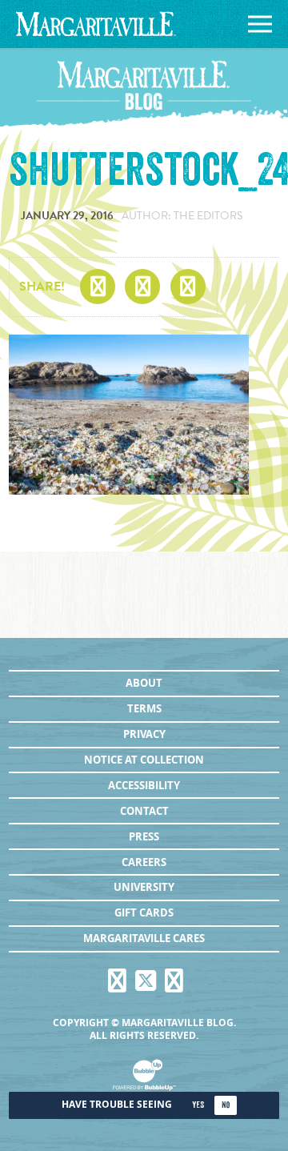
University (144, 887)
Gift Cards (144, 912)
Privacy (144, 734)
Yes (198, 1105)
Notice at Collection (144, 759)
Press (144, 836)
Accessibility (144, 785)
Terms (144, 708)
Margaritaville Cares (144, 938)
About (144, 683)
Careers (144, 862)
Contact (144, 811)
